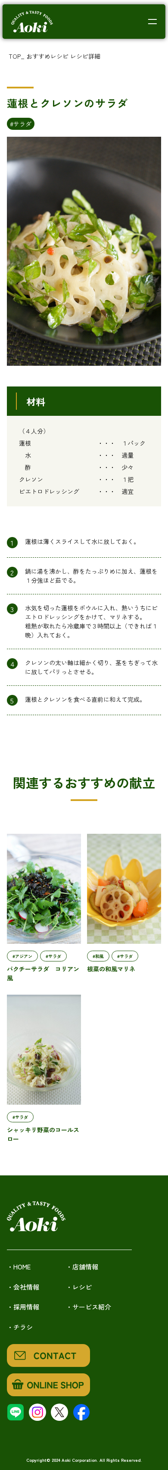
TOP (15, 56)
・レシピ (79, 1286)
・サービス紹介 (88, 1306)
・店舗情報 (82, 1266)
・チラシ (20, 1327)
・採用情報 (23, 1306)
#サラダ (20, 123)
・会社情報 (23, 1286)
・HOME (19, 1266)
